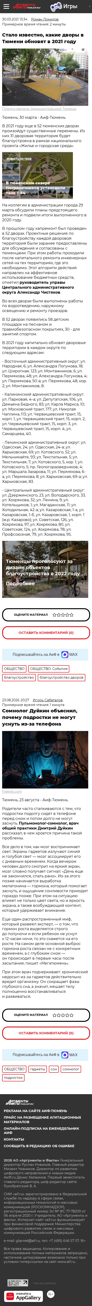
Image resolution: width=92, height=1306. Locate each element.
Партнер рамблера (44, 1283)
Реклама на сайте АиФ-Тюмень (35, 1111)
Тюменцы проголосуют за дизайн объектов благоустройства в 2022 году (43, 567)
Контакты (14, 1139)
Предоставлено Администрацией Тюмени (39, 109)
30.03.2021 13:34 (14, 19)
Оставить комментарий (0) (46, 633)
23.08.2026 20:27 (15, 700)
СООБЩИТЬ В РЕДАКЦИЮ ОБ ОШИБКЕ (39, 1146)
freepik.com (12, 791)
